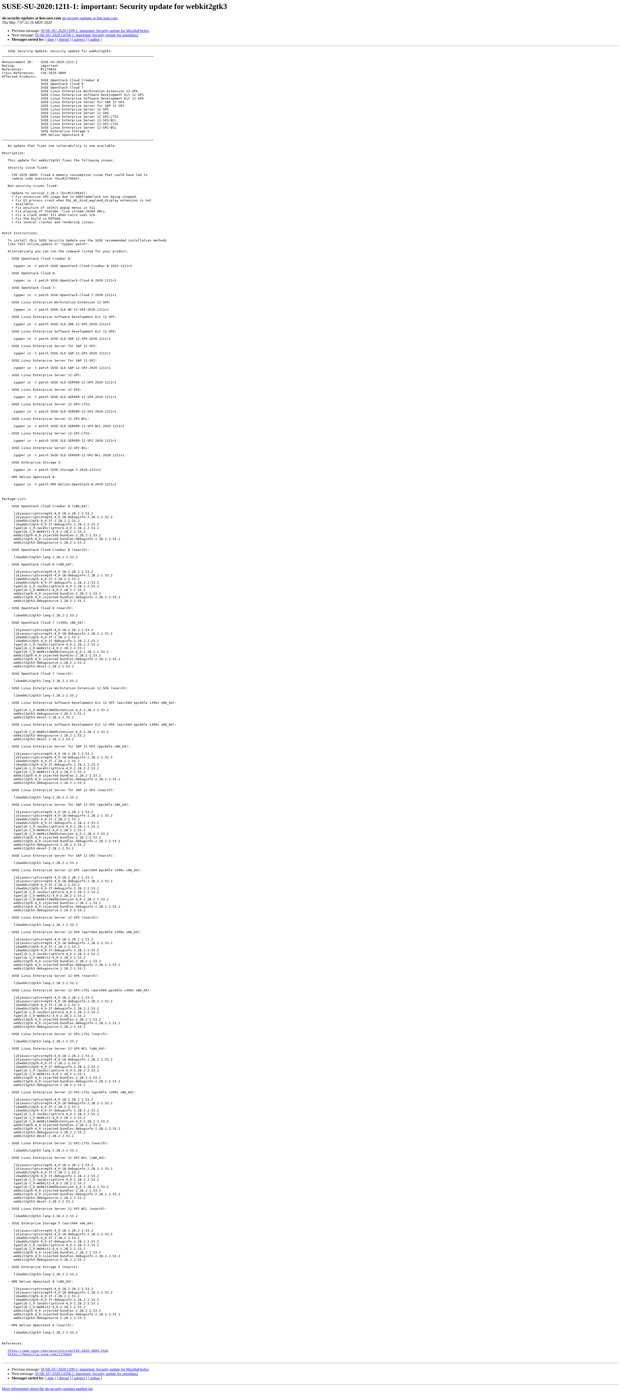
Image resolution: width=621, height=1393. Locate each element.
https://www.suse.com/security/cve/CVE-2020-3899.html (58, 1350)
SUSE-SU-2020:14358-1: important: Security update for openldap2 (86, 35)
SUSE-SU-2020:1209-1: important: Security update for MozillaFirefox (95, 31)
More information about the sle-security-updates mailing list (47, 1389)
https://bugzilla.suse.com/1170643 (40, 1354)
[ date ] (50, 39)
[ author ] (95, 39)
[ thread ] (64, 39)
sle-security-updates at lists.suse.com (89, 18)
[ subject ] (79, 39)
